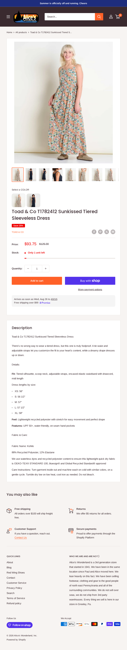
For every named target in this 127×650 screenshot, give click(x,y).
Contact (11, 577)
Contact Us (21, 537)
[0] (118, 17)
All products (21, 32)
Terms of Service (16, 598)
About (10, 562)
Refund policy (14, 603)
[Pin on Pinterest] (100, 231)
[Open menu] (8, 16)
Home (9, 32)
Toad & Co (18, 232)
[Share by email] (113, 231)
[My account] (111, 17)
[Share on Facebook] (94, 231)
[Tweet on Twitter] (106, 231)
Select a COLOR (20, 189)
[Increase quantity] (45, 268)
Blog (9, 567)
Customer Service (16, 582)
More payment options (90, 289)
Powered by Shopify (16, 639)
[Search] (99, 16)
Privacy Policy (14, 588)
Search (10, 593)
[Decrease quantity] (28, 268)
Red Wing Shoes (16, 572)
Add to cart (36, 280)
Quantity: (17, 268)
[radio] (18, 200)
